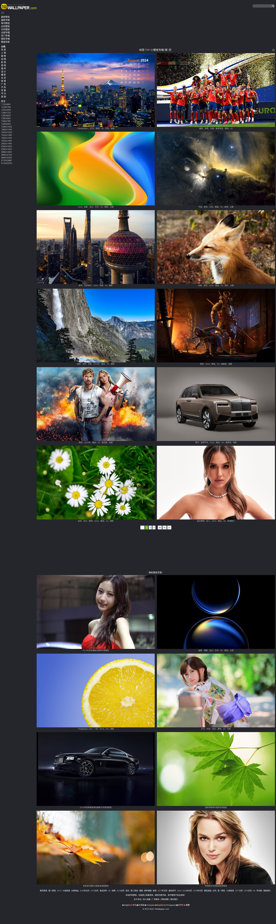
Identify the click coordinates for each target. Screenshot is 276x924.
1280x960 (6, 118)
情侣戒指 (207, 890)
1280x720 (6, 112)
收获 (154, 890)
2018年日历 (198, 890)
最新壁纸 (5, 16)
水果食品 (75, 890)
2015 (59, 890)
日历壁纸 (5, 29)
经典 (113, 890)
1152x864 (5, 104)
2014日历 (120, 890)
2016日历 (248, 890)
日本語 (141, 905)
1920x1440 (6, 140)
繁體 (188, 905)
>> (169, 527)
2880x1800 (6, 151)
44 (160, 527)
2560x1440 (6, 143)
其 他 (3, 96)
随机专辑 (5, 38)
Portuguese (171, 905)
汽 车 (3, 87)
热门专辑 (5, 35)
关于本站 (137, 899)
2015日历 (94, 890)
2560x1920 (6, 149)
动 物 (3, 59)
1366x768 (5, 121)
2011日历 (239, 890)
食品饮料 (103, 890)
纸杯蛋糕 (147, 890)
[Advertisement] (155, 30)
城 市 (3, 68)
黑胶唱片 (267, 890)
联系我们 (174, 899)
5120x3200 (6, 163)
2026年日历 (84, 890)
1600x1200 (6, 132)
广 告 (3, 84)
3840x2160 (6, 154)
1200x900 (6, 109)
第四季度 (43, 890)
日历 (214, 890)
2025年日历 (187, 890)
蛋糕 (141, 890)
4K (109, 890)
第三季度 (134, 890)
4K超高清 (66, 890)
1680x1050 (6, 129)
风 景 (3, 49)
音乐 (127, 890)
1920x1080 (6, 135)
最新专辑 (5, 20)
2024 (179, 890)
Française (151, 905)
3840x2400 (6, 157)
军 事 (3, 90)
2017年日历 (162, 890)
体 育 (3, 81)
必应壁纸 (5, 26)
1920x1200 (6, 137)
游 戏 (3, 65)
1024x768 (6, 107)
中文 (134, 905)
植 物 (3, 56)
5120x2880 (6, 160)
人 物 (3, 52)
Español (160, 905)
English (127, 905)
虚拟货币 (172, 890)
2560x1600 (6, 146)
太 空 (3, 77)
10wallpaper (20, 6)
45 (164, 527)
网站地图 (165, 899)
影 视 (3, 62)
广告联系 (155, 899)
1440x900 (6, 123)
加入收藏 (146, 899)
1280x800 (6, 115)
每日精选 (5, 23)
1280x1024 (6, 126)
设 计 (3, 71)
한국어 (180, 905)
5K (254, 890)
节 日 (3, 93)
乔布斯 (259, 890)
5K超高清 (230, 890)
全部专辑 (5, 32)
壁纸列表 (5, 41)
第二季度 (52, 890)
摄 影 (3, 74)
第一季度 (221, 890)
